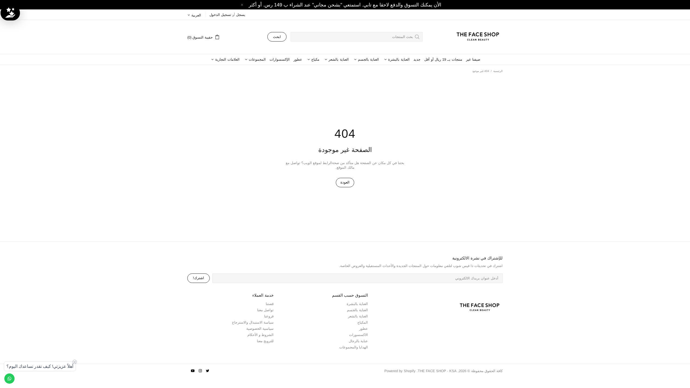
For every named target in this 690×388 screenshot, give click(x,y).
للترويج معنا (265, 341)
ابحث (277, 37)
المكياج (362, 322)
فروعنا (269, 316)
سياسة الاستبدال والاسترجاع (253, 322)
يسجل (240, 15)
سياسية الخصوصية (260, 329)
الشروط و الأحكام (260, 335)
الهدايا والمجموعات (353, 347)
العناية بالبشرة (357, 304)
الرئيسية (498, 71)
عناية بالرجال (358, 341)
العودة (345, 182)
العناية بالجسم (357, 310)
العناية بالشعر (358, 316)
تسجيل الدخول (220, 15)
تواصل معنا (265, 310)
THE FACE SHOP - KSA (475, 36)
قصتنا (270, 304)
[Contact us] (9, 378)
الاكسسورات (358, 335)
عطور (363, 329)
